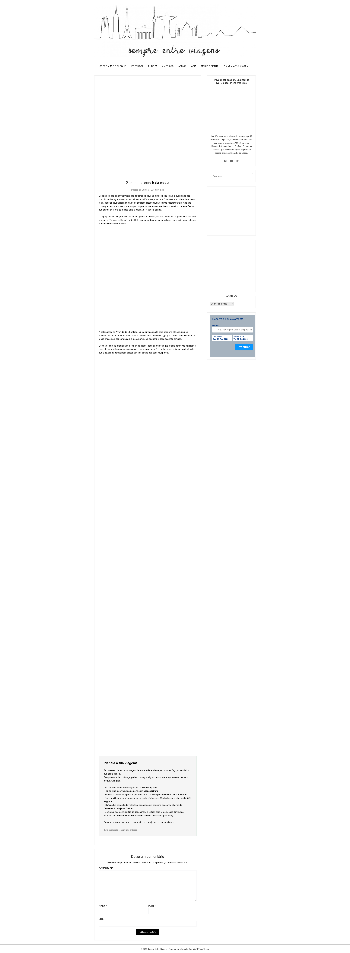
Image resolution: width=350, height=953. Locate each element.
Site (101, 918)
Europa (152, 66)
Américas (167, 66)
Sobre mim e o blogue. (113, 66)
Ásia (193, 66)
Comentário (107, 868)
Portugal (137, 66)
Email (152, 906)
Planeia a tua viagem (236, 66)
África (182, 66)
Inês (162, 189)
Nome (103, 906)
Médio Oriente (210, 66)
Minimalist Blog (186, 949)
